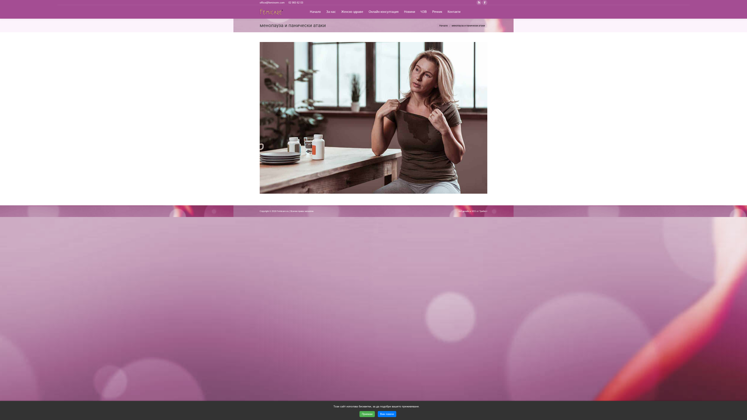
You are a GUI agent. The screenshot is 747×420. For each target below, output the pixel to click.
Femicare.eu (283, 211)
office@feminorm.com (272, 2)
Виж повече (387, 414)
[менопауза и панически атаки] (373, 118)
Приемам (367, 414)
